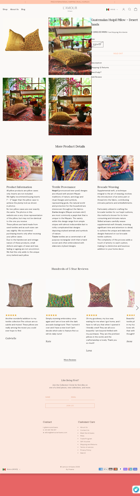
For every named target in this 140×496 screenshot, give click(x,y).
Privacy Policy (85, 450)
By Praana (70, 469)
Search (83, 453)
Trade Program (86, 439)
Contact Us (84, 430)
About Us (14, 9)
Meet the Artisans (87, 433)
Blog (23, 9)
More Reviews (70, 359)
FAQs (82, 436)
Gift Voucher (85, 441)
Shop (5, 9)
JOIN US (70, 406)
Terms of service (86, 447)
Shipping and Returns (88, 444)
